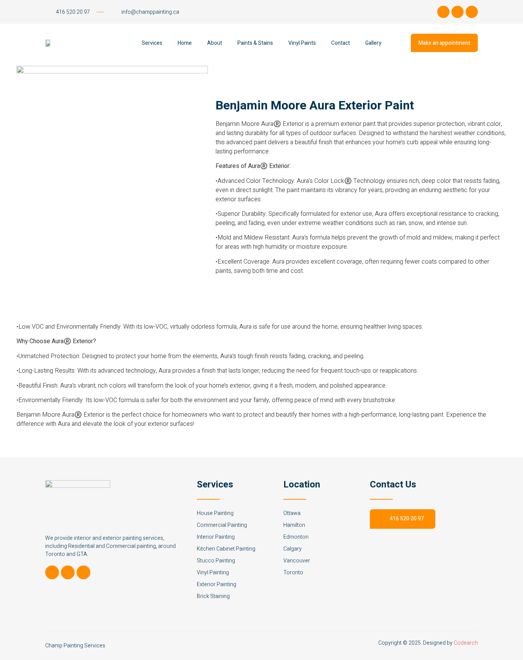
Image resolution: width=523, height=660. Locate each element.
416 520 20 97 (407, 519)
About (214, 43)
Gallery (373, 43)
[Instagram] (457, 12)
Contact (340, 43)
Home (185, 43)
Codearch (466, 643)
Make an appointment (444, 43)
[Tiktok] (443, 12)
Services (152, 43)
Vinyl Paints (302, 43)
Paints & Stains (255, 43)
